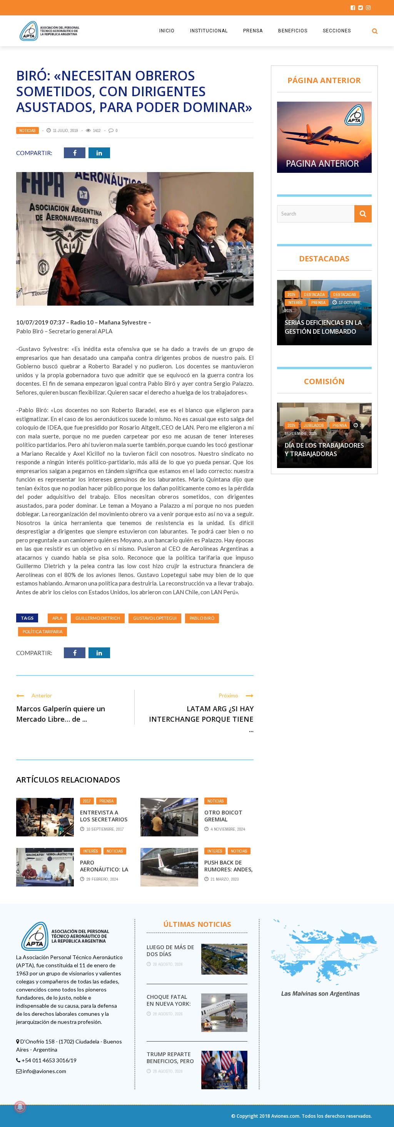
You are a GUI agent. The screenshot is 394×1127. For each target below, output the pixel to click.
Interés (90, 851)
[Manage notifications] (20, 1107)
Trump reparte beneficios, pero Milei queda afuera (170, 1064)
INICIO (167, 30)
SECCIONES (337, 30)
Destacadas (344, 294)
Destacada (314, 294)
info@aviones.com (44, 1071)
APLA (57, 617)
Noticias (27, 130)
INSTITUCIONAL (209, 30)
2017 (87, 801)
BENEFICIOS (292, 30)
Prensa (106, 801)
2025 (292, 294)
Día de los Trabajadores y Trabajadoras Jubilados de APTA (324, 454)
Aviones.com (285, 1116)
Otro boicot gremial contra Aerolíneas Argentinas (227, 823)
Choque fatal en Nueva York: (169, 1000)
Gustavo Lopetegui (155, 617)
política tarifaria (42, 631)
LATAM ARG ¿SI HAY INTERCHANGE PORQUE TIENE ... (201, 719)
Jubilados (314, 425)
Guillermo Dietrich (97, 617)
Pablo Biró (202, 617)
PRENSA (253, 30)
